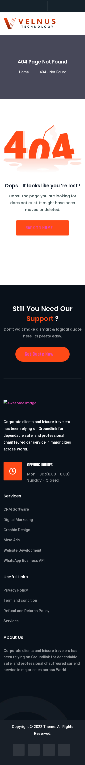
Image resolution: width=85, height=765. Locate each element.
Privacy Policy (16, 590)
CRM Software (16, 509)
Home (25, 72)
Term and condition (20, 600)
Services (11, 621)
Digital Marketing (18, 519)
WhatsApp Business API (24, 560)
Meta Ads (12, 540)
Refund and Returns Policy (26, 611)
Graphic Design (17, 530)
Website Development (22, 550)
